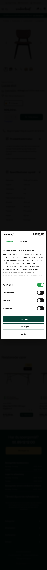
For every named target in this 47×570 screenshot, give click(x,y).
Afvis (23, 334)
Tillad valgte (23, 327)
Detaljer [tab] (23, 241)
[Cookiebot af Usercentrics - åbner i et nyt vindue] (33, 234)
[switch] (40, 293)
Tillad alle (23, 319)
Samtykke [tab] (8, 241)
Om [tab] (38, 241)
